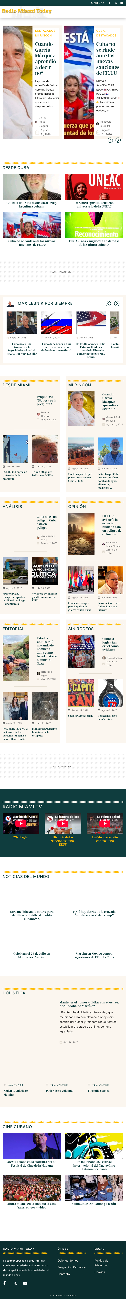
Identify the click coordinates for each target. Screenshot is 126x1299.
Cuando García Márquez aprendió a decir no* (110, 401)
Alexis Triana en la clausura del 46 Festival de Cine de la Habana (31, 1164)
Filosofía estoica (98, 1091)
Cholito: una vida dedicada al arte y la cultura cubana (32, 204)
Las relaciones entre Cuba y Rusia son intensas (109, 606)
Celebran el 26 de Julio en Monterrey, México (31, 955)
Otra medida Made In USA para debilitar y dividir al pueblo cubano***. (31, 915)
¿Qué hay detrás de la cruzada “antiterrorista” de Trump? (94, 913)
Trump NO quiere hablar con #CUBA (42, 473)
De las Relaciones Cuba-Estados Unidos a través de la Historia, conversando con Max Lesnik (91, 350)
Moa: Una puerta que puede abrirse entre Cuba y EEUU (80, 477)
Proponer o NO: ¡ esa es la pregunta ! (46, 400)
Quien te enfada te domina (16, 1092)
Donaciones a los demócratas (107, 717)
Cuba (39, 30)
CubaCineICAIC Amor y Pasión (94, 1204)
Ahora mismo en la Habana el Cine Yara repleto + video (31, 1206)
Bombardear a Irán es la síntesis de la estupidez (44, 732)
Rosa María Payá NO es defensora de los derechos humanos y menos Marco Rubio (15, 734)
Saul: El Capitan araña (80, 715)
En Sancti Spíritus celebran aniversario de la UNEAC (94, 204)
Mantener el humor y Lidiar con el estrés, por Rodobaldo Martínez (89, 1004)
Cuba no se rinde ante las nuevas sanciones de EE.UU (46, 58)
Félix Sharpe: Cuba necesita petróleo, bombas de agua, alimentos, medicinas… (108, 480)
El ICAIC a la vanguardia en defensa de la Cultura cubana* (94, 243)
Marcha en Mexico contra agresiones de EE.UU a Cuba (94, 955)
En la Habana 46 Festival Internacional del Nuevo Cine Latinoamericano (94, 1166)
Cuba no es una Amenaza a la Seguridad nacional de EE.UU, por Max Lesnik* (22, 349)
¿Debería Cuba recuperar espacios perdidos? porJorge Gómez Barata (14, 599)
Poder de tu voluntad (59, 1091)
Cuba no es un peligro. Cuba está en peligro (47, 522)
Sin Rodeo (104, 35)
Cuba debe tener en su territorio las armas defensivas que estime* (56, 347)
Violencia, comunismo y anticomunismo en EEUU (45, 597)
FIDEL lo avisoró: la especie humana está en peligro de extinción (111, 525)
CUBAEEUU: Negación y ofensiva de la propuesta (15, 475)
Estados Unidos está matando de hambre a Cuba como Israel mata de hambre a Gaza (47, 651)
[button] (120, 11)
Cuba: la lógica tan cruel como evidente (107, 55)
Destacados (45, 35)
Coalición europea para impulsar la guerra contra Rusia (79, 606)
